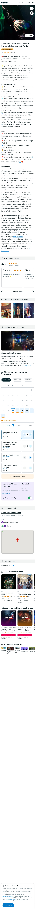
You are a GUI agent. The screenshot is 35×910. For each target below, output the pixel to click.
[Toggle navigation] (33, 2)
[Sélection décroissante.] (24, 434)
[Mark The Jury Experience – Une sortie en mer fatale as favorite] (14, 612)
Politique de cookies (7, 896)
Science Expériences (11, 513)
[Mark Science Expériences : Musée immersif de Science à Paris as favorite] (32, 13)
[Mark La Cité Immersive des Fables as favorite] (14, 576)
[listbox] (17, 426)
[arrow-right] (33, 380)
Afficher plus (6, 493)
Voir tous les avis (17, 291)
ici (32, 157)
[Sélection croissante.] (30, 434)
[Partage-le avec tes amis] (32, 8)
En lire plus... (27, 365)
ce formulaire (18, 237)
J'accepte (8, 905)
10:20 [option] (19, 425)
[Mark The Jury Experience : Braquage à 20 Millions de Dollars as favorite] (30, 612)
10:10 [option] (8, 425)
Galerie (30, 36)
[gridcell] (13, 410)
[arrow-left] (2, 426)
